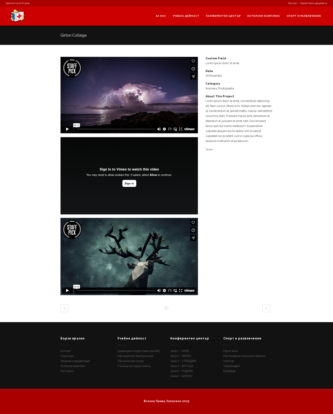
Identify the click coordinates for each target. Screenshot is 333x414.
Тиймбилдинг (231, 366)
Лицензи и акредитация (75, 361)
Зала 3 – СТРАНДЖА (183, 361)
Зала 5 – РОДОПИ (181, 371)
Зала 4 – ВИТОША (181, 366)
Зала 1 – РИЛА (179, 351)
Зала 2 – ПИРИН (180, 356)
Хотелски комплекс (73, 366)
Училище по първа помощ (134, 366)
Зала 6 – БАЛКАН (181, 376)
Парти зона (230, 351)
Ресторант (67, 371)
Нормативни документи (313, 3)
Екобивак (229, 371)
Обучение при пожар (130, 361)
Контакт (66, 351)
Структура (67, 356)
